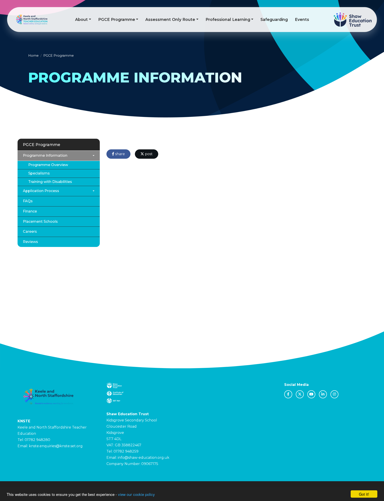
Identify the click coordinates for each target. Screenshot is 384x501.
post (148, 154)
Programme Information (45, 155)
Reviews (30, 242)
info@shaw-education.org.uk (143, 457)
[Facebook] (288, 394)
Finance (30, 211)
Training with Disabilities (50, 182)
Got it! (364, 494)
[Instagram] (334, 394)
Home (33, 56)
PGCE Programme (116, 19)
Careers (30, 231)
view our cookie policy (136, 494)
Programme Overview (48, 165)
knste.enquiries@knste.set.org (56, 446)
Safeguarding (274, 19)
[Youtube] (311, 394)
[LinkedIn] (323, 394)
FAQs (28, 201)
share (119, 154)
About (81, 19)
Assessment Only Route (170, 19)
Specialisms (39, 173)
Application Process (41, 191)
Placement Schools (40, 221)
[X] (300, 394)
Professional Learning (228, 19)
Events (302, 19)
